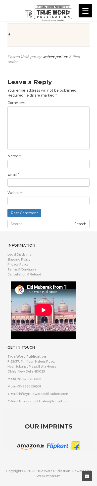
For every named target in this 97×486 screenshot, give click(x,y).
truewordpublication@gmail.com (44, 401)
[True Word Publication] (48, 10)
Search (80, 224)
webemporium (55, 56)
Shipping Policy (18, 259)
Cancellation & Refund (24, 274)
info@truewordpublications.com (43, 394)
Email (13, 174)
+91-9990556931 (28, 386)
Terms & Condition (21, 269)
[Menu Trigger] (85, 10)
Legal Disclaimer (20, 254)
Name (14, 156)
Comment (16, 103)
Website (14, 193)
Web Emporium (48, 476)
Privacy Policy (18, 264)
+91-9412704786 (28, 379)
